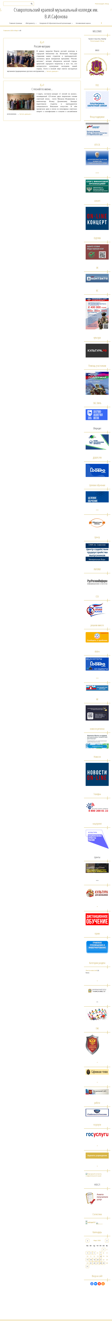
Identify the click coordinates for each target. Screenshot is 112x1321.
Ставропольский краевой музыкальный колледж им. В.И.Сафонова (56, 13)
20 (97, 1260)
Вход (107, 4)
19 (94, 1260)
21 (100, 1260)
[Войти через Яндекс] (99, 1283)
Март (16, 30)
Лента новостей (91, 970)
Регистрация (99, 4)
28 (100, 1263)
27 (97, 1263)
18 (91, 1260)
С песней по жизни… (42, 89)
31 (87, 1266)
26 (94, 1263)
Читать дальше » (52, 71)
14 (100, 1256)
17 (87, 1260)
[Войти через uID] (92, 1283)
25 (91, 1263)
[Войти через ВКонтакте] (95, 1283)
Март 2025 (97, 1240)
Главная (6, 30)
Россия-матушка (42, 46)
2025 (11, 30)
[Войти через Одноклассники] (103, 1283)
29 (103, 1263)
